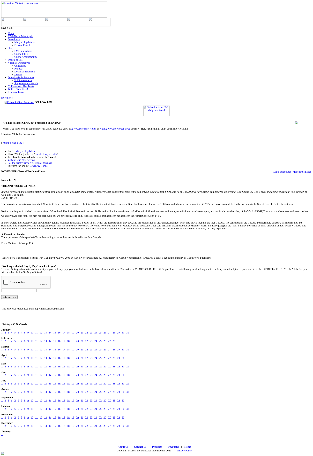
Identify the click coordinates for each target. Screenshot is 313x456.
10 (32, 332)
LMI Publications (23, 51)
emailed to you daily (46, 154)
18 (68, 332)
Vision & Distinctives (19, 62)
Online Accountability (25, 56)
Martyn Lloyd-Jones (24, 42)
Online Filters (21, 54)
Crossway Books (38, 165)
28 (114, 332)
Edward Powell (22, 45)
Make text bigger (282, 171)
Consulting (20, 65)
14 (50, 332)
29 (118, 332)
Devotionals (14, 39)
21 (82, 332)
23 (91, 332)
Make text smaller (302, 171)
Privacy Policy (184, 450)
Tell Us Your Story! (18, 89)
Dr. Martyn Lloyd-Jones (24, 151)
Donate (18, 74)
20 (77, 332)
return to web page (12, 142)
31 (127, 332)
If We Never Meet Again (20, 36)
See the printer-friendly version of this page (30, 163)
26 (105, 332)
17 (63, 332)
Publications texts (23, 80)
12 (41, 332)
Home (11, 33)
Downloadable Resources (21, 77)
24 (95, 332)
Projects (18, 68)
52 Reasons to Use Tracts (21, 86)
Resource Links (16, 92)
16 (59, 332)
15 (54, 332)
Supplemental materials (26, 83)
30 (123, 332)
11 (36, 332)
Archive (21, 160)
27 (109, 332)
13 (45, 332)
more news (7, 97)
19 (73, 332)
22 (86, 332)
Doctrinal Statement (24, 71)
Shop (10, 48)
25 (100, 332)
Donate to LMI (15, 59)
